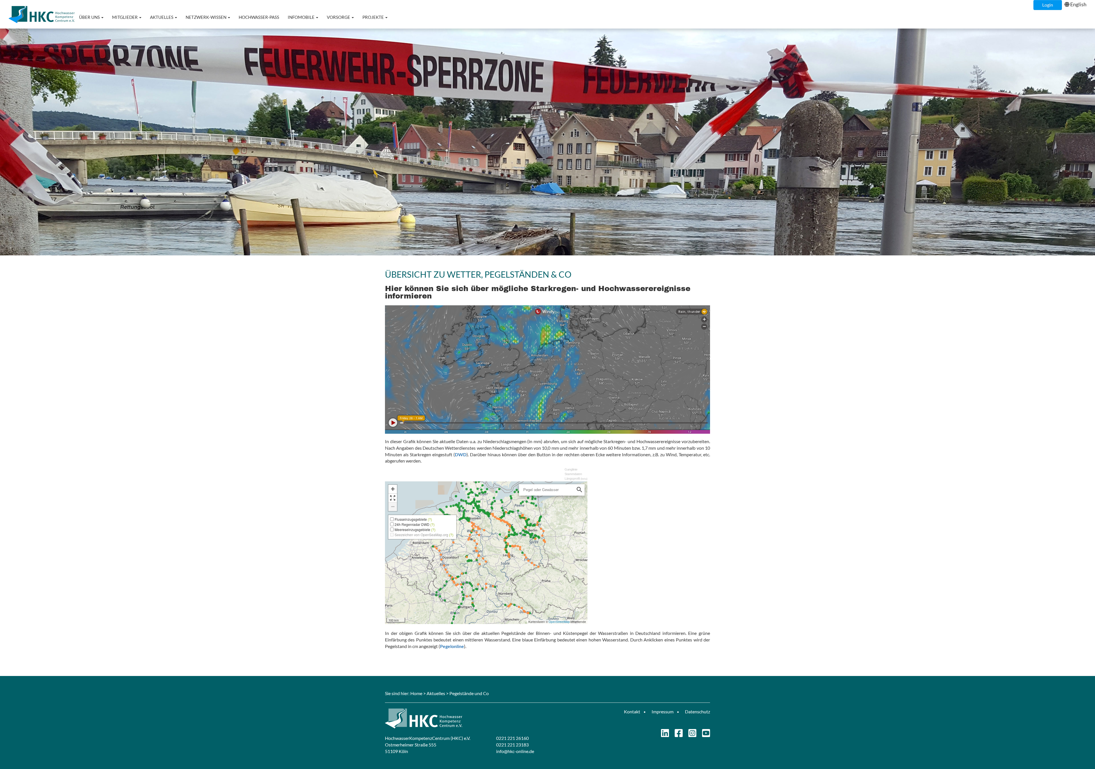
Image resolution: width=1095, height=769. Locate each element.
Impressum (663, 711)
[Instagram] (692, 734)
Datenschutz (697, 711)
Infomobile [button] (301, 17)
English (1078, 4)
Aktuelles (436, 693)
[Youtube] (706, 734)
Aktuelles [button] (162, 17)
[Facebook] (679, 734)
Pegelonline (452, 646)
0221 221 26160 (512, 738)
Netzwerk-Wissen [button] (206, 17)
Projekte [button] (373, 17)
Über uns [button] (90, 17)
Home (416, 693)
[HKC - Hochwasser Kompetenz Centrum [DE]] (464, 718)
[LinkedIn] (665, 734)
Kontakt (632, 711)
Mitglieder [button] (125, 17)
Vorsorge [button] (339, 17)
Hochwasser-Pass (259, 17)
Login (1047, 4)
